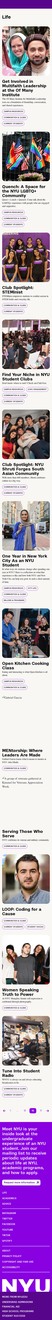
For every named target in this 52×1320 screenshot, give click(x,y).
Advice (6, 1203)
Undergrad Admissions (17, 1302)
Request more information (19, 1182)
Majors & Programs (14, 600)
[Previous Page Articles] (4, 1110)
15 (25, 1110)
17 (41, 1110)
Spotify (7, 1240)
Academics (9, 1198)
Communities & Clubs (15, 117)
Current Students (13, 123)
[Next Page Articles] (47, 1110)
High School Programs (18, 1311)
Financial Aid (11, 1307)
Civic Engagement (37, 389)
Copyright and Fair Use (18, 1261)
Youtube (7, 1229)
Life (4, 1192)
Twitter (7, 1218)
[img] (26, 51)
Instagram (9, 1213)
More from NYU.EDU (14, 1296)
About (6, 1250)
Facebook (8, 1224)
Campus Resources (13, 111)
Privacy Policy (12, 1256)
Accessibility (11, 1267)
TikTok (6, 1235)
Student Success (13, 1316)
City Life (32, 588)
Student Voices (35, 927)
